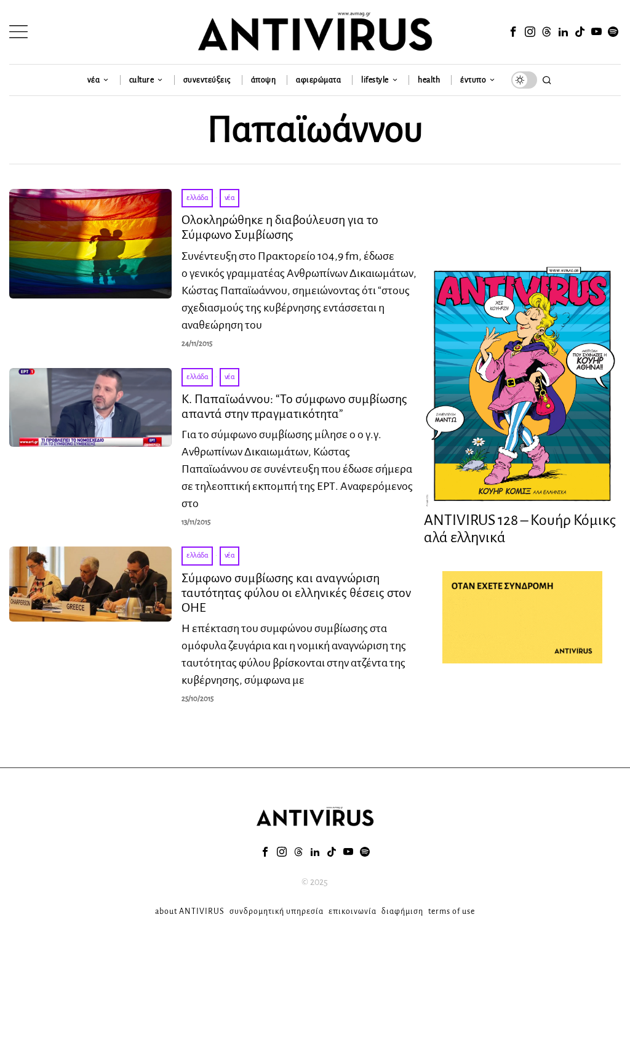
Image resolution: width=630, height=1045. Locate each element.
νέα (230, 198)
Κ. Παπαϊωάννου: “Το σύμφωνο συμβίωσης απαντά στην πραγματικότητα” (294, 406)
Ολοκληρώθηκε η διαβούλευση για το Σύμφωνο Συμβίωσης (279, 227)
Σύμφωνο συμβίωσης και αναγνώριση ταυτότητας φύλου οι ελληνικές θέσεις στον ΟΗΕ (296, 592)
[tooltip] (513, 32)
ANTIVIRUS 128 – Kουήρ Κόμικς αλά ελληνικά (520, 529)
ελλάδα (197, 198)
